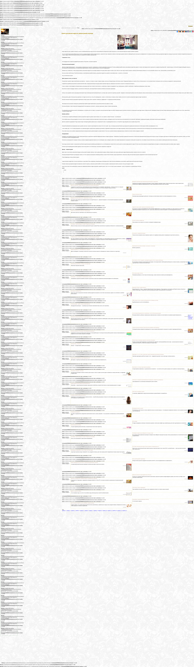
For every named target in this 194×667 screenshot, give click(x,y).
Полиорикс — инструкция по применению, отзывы (81, 276)
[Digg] (183, 31)
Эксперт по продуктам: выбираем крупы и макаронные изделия (84, 478)
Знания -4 (77, 510)
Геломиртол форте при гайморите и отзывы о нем (142, 433)
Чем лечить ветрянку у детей (138, 391)
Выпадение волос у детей (137, 408)
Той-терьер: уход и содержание (138, 487)
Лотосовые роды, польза (137, 273)
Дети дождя (134, 421)
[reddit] (184, 31)
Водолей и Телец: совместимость (139, 287)
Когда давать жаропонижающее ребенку (140, 499)
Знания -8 (95, 510)
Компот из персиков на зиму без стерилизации (80, 210)
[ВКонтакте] (177, 31)
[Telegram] (191, 31)
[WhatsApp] (190, 31)
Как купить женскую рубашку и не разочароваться (81, 316)
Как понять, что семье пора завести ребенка (141, 367)
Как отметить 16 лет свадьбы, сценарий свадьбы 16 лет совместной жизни (147, 260)
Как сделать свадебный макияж (138, 233)
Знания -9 (100, 510)
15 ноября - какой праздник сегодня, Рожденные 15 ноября (83, 436)
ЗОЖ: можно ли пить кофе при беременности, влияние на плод (145, 300)
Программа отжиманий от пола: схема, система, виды (82, 450)
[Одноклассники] (178, 31)
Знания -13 (119, 510)
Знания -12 (114, 510)
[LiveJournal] (185, 31)
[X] (180, 31)
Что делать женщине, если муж (77, 370)
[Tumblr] (187, 31)
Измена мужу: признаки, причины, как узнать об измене (143, 340)
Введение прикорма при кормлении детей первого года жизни (145, 181)
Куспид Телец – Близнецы (76, 343)
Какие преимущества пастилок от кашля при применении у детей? (84, 462)
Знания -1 (64, 510)
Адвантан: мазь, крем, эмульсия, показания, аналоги (143, 207)
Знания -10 (105, 510)
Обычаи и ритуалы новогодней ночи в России (141, 474)
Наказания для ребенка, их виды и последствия (80, 263)
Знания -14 (124, 510)
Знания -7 (91, 510)
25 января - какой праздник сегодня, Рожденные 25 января (83, 224)
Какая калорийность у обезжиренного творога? (80, 249)
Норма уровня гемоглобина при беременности (80, 383)
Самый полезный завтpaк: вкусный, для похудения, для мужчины (145, 327)
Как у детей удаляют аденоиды (138, 458)
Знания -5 (82, 510)
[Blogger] (181, 31)
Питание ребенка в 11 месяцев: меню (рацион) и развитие (82, 331)
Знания (191, 26)
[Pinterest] (192, 31)
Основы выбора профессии (138, 220)
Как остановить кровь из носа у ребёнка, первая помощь (82, 503)
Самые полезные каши (137, 194)
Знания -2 (68, 510)
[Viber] (188, 31)
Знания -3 (73, 510)
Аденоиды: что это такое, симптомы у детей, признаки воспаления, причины (148, 354)
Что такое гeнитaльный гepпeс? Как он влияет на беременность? (145, 446)
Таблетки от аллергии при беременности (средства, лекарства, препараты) (147, 379)
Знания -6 (86, 510)
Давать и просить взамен (76, 491)
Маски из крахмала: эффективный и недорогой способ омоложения (85, 185)
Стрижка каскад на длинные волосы (78, 395)
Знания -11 (110, 510)
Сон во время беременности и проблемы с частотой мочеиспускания (146, 313)
